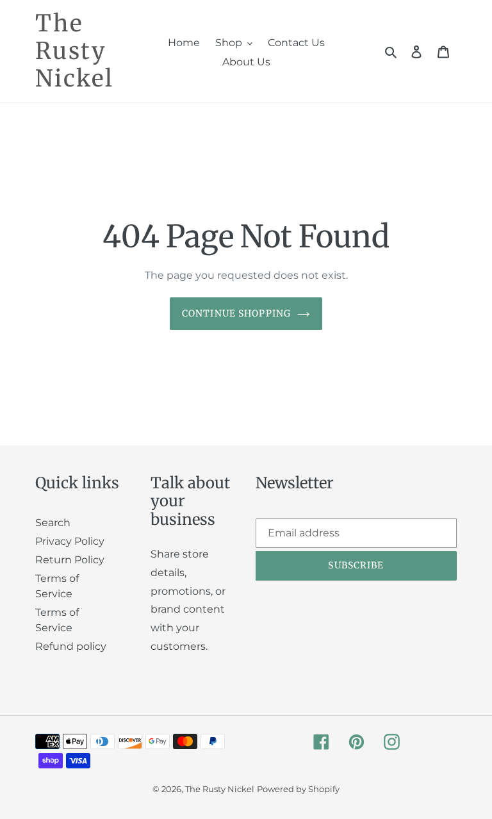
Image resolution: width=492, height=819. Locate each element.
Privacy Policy (69, 541)
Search (52, 523)
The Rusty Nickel (74, 51)
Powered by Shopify (298, 789)
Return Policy (69, 560)
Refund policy (70, 646)
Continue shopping (236, 313)
